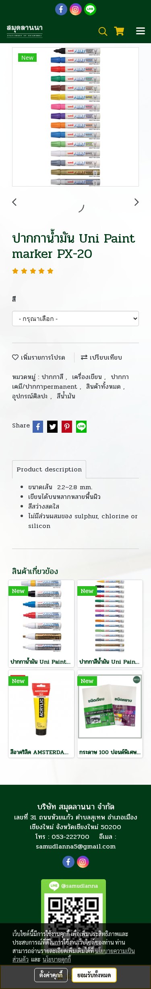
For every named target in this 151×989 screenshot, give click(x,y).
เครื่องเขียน (88, 377)
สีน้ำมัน (66, 396)
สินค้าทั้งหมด (104, 386)
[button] (100, 31)
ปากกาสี (53, 377)
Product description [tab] (49, 469)
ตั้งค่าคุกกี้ (50, 975)
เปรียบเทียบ (104, 357)
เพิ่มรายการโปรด (42, 357)
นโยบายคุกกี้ (57, 959)
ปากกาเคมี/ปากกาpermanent (70, 382)
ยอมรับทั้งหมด (94, 975)
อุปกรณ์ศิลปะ (31, 396)
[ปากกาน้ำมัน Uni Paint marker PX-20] (75, 117)
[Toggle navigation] (140, 31)
